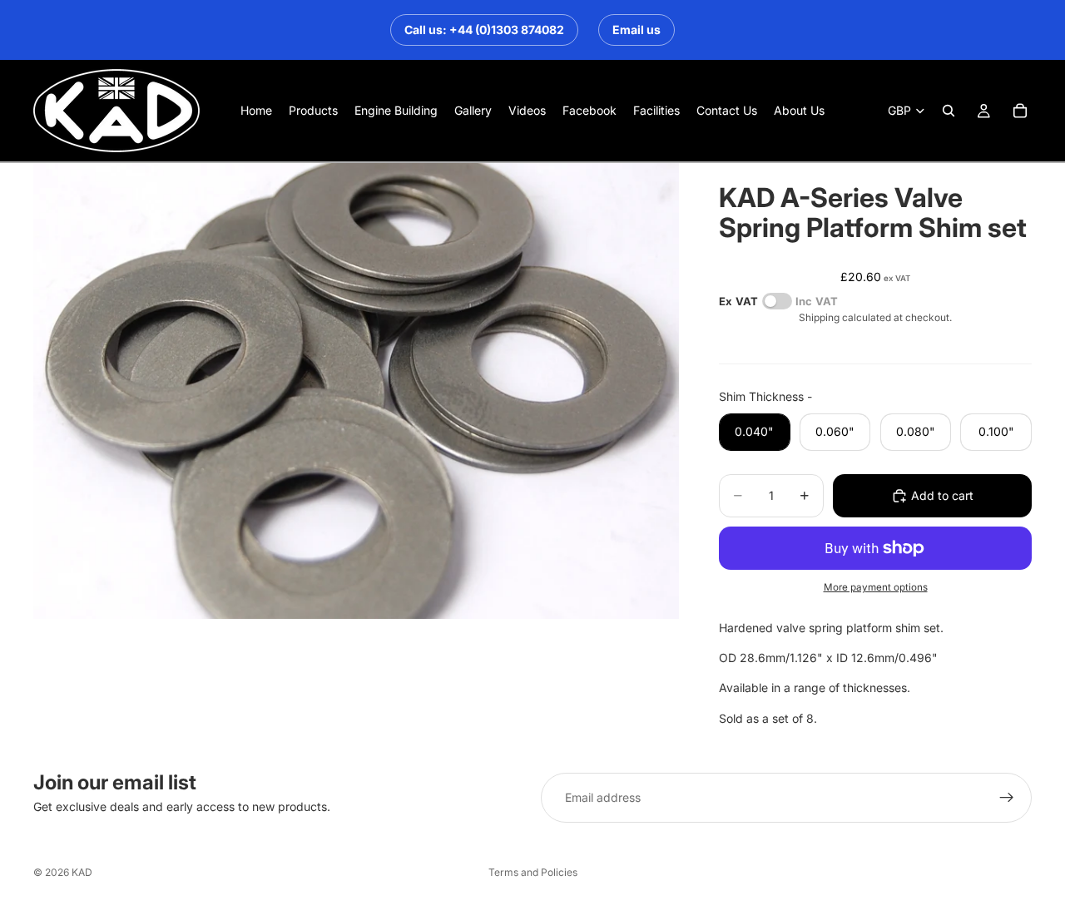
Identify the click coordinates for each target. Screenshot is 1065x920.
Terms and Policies (532, 872)
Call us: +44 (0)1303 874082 (484, 29)
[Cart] (1020, 110)
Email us (636, 29)
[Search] (948, 110)
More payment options (876, 587)
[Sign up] (1006, 797)
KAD (82, 872)
